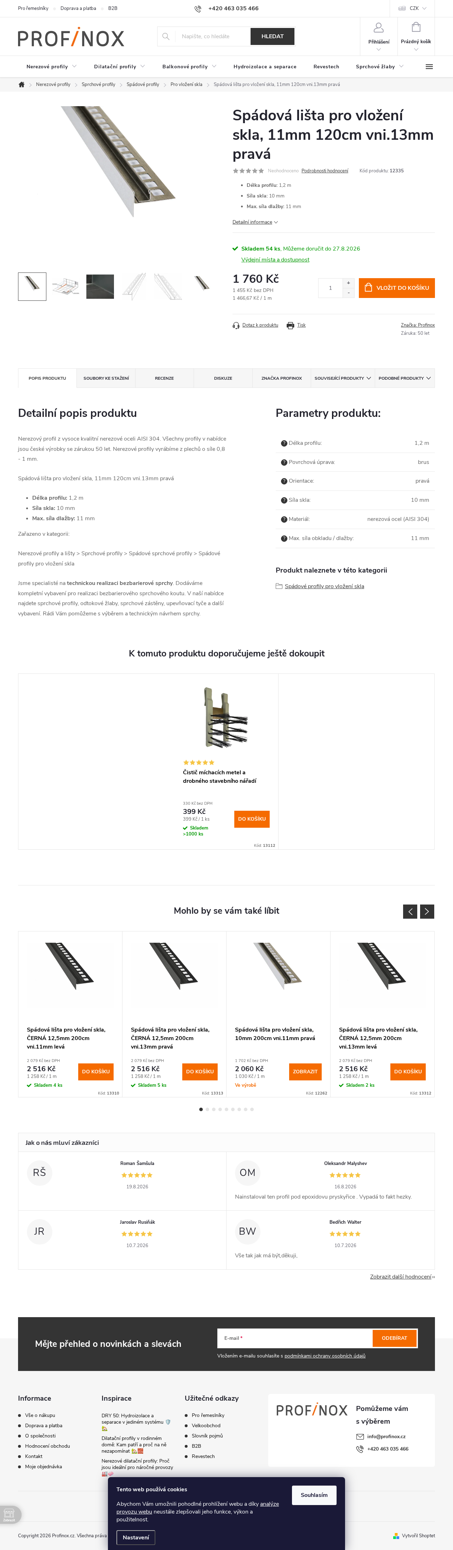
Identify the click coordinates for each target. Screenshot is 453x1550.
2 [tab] (207, 1109)
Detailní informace (252, 222)
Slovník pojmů (207, 1436)
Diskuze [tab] (223, 378)
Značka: (418, 325)
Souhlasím (314, 1495)
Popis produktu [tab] (47, 378)
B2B (112, 8)
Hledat (273, 36)
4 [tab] (220, 1109)
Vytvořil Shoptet (418, 1536)
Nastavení (136, 1538)
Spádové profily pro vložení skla (324, 586)
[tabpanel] (226, 761)
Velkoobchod (206, 1426)
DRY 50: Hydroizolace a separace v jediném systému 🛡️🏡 (136, 1422)
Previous (410, 912)
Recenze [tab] (164, 378)
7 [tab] (239, 1109)
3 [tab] (214, 1109)
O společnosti (40, 1436)
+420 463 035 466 (387, 1449)
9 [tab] (252, 1109)
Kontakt (33, 1456)
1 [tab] (201, 1109)
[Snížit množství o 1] (348, 293)
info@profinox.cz (386, 1436)
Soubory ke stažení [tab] (106, 378)
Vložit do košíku (403, 288)
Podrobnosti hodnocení (325, 171)
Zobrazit (305, 1071)
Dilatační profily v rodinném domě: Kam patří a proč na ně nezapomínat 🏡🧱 (134, 1444)
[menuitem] (52, 67)
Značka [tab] (282, 378)
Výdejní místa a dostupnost (275, 260)
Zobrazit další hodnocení (400, 1277)
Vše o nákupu (40, 1415)
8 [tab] (245, 1109)
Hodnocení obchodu (47, 1446)
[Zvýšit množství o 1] (348, 283)
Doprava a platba (78, 8)
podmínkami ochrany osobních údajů (325, 1356)
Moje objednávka (43, 1467)
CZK (414, 8)
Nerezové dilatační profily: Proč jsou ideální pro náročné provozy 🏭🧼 (137, 1467)
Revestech (203, 1456)
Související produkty (339, 378)
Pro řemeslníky (33, 8)
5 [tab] (226, 1109)
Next (427, 912)
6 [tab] (233, 1109)
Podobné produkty (401, 378)
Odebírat (394, 1338)
